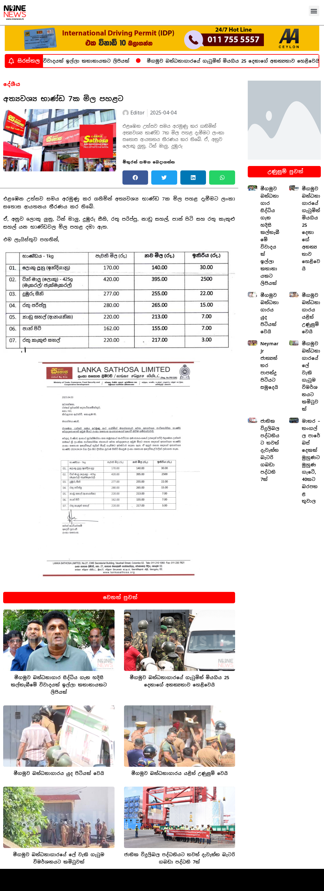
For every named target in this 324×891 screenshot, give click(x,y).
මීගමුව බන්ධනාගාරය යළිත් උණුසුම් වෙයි (179, 773)
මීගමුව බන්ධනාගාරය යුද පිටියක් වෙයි (59, 773)
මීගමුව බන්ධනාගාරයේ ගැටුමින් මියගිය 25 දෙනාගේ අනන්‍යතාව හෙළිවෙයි (216, 61)
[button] (314, 11)
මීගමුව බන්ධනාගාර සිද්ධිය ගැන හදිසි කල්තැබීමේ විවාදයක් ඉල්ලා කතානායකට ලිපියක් (59, 685)
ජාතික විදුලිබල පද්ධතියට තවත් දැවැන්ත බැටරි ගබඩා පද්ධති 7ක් (269, 450)
